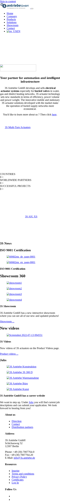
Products (11, 19)
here (54, 114)
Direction (17, 421)
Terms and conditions (23, 473)
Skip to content (8, 1)
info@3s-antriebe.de (24, 457)
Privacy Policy (19, 476)
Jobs (31, 402)
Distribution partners (22, 427)
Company (12, 16)
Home (10, 13)
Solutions (11, 22)
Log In (15, 482)
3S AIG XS (31, 216)
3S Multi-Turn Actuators (17, 127)
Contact (11, 28)
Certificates (18, 479)
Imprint (15, 470)
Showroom (12, 25)
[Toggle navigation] (32, 8)
